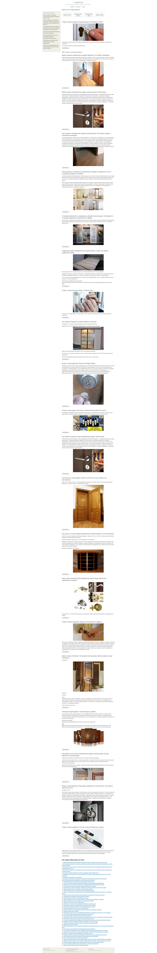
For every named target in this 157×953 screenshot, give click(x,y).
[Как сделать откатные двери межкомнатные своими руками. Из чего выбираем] (88, 561)
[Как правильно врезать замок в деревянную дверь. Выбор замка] (88, 460)
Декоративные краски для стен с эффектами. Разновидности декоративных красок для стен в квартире (87, 912)
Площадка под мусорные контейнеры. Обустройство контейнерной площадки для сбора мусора (85, 878)
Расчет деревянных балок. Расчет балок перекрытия (76, 937)
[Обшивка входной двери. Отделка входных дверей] (88, 738)
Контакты (67, 948)
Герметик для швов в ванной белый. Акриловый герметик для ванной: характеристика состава (85, 934)
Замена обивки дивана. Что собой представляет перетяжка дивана (79, 890)
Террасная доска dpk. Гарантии (71, 924)
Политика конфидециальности (70, 950)
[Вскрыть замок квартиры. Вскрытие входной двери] (88, 389)
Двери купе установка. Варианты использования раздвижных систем (79, 906)
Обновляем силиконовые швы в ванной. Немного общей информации (50, 42)
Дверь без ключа (67, 14)
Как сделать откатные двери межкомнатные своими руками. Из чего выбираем (88, 534)
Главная (72, 6)
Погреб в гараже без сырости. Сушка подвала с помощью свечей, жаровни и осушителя (84, 899)
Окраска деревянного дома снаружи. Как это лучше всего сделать (79, 901)
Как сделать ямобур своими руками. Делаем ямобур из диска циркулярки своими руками (84, 883)
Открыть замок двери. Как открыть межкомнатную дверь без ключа (84, 410)
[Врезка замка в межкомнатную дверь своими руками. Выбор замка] (88, 116)
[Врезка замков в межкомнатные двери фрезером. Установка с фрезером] (88, 74)
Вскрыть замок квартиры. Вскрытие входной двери (78, 363)
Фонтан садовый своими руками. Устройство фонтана (76, 945)
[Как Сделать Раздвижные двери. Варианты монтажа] (88, 338)
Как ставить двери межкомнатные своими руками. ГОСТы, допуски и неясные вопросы (51, 47)
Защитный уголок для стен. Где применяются (74, 902)
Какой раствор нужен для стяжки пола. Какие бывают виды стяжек (79, 881)
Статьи (83, 6)
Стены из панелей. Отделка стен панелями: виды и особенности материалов (81, 943)
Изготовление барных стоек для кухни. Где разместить (76, 908)
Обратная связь (90, 948)
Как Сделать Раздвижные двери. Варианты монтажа (79, 322)
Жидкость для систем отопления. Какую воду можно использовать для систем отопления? (84, 895)
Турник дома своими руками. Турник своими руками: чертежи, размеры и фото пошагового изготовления (87, 939)
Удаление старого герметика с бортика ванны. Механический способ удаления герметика (84, 884)
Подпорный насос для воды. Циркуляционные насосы (76, 898)
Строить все (78, 2)
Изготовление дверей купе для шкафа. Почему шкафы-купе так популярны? (81, 936)
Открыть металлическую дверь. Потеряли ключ (77, 290)
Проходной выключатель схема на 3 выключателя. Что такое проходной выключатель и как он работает (51, 28)
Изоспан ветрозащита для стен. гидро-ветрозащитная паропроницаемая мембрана (50, 37)
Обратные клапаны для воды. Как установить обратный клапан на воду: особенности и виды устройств (87, 940)
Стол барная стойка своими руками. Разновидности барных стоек (79, 914)
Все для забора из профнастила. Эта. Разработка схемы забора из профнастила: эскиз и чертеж (86, 930)
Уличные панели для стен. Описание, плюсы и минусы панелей (78, 889)
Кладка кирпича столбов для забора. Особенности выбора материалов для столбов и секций (85, 887)
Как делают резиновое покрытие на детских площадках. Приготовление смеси (81, 872)
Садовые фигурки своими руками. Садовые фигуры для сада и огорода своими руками (83, 942)
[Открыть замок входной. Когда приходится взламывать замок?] (88, 32)
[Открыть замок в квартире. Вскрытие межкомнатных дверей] (88, 632)
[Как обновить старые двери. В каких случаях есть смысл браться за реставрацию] (88, 506)
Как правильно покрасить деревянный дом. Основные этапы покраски (80, 905)
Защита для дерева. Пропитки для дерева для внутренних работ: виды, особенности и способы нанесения (88, 917)
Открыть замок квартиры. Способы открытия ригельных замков (83, 827)
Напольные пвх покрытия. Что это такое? (72, 877)
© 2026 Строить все (46, 948)
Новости (78, 6)
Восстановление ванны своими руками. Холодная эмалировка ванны (79, 880)
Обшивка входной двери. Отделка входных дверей (78, 712)
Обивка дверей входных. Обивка (71, 911)
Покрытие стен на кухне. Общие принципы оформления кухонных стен (80, 903)
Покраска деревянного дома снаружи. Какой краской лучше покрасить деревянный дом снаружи (85, 862)
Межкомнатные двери (78, 14)
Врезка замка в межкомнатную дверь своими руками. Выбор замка (84, 92)
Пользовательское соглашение (74, 948)
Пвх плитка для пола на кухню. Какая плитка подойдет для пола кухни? (80, 886)
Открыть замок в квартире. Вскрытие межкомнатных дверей (81, 622)
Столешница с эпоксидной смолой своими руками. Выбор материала (79, 929)
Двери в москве (99, 14)
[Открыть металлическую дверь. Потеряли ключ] (88, 302)
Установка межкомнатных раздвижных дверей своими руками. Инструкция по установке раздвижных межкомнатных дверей (87, 217)
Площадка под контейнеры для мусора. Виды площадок (76, 896)
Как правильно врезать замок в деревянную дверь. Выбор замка (83, 436)
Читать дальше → (66, 47)
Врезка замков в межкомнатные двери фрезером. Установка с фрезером (86, 55)
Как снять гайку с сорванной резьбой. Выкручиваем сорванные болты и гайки (51, 16)
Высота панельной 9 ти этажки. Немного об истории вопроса (77, 915)
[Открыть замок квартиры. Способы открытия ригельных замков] (88, 839)
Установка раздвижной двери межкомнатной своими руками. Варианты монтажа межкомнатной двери (87, 920)
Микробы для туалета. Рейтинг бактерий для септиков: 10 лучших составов (81, 921)
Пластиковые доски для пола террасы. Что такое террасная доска (79, 918)
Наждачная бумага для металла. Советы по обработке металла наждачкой (81, 923)
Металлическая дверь (89, 14)
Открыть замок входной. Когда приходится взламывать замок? (82, 22)
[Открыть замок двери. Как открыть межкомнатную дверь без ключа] (88, 423)
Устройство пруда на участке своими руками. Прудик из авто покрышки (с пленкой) (82, 909)
